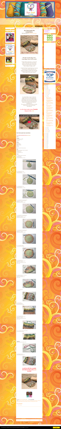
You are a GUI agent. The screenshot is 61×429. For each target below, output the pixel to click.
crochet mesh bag (26, 400)
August (47, 94)
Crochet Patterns (12, 18)
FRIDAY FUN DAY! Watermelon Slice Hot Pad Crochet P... (49, 98)
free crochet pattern (35, 400)
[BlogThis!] (31, 399)
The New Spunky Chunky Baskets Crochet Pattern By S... (49, 111)
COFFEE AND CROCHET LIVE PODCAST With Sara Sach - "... (49, 116)
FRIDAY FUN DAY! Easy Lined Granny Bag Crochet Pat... (49, 113)
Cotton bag (22, 400)
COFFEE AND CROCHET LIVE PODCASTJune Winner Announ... (49, 108)
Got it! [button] (56, 427)
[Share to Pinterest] (33, 399)
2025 (46, 87)
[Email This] (30, 399)
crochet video (30, 400)
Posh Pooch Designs (33, 33)
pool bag (21, 401)
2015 (46, 142)
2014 (46, 143)
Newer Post (18, 420)
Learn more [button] (26, 427)
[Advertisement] (20, 23)
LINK (33, 111)
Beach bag (20, 400)
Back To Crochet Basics (19, 18)
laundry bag (39, 400)
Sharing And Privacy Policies (29, 18)
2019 (46, 137)
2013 (46, 144)
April (46, 128)
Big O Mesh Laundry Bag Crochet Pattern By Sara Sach (49, 103)
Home (7, 18)
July (46, 95)
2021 (46, 135)
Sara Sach (29, 401)
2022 (46, 134)
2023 (46, 133)
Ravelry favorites (28, 135)
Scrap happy (32, 401)
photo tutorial (18, 401)
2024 (46, 88)
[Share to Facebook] (32, 399)
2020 (46, 136)
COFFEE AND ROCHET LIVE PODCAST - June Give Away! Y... (49, 123)
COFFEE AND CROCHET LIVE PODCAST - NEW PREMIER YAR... (49, 101)
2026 (46, 86)
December (47, 89)
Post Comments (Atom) (31, 422)
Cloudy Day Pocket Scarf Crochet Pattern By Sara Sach (49, 118)
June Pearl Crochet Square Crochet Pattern (49, 125)
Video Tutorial (35, 401)
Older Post (40, 420)
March (47, 129)
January (47, 131)
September (47, 93)
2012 (46, 145)
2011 (46, 146)
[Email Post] (29, 399)
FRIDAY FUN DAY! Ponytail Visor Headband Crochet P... (49, 121)
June (47, 96)
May (46, 127)
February (47, 130)
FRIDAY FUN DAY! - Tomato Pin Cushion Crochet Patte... (49, 106)
